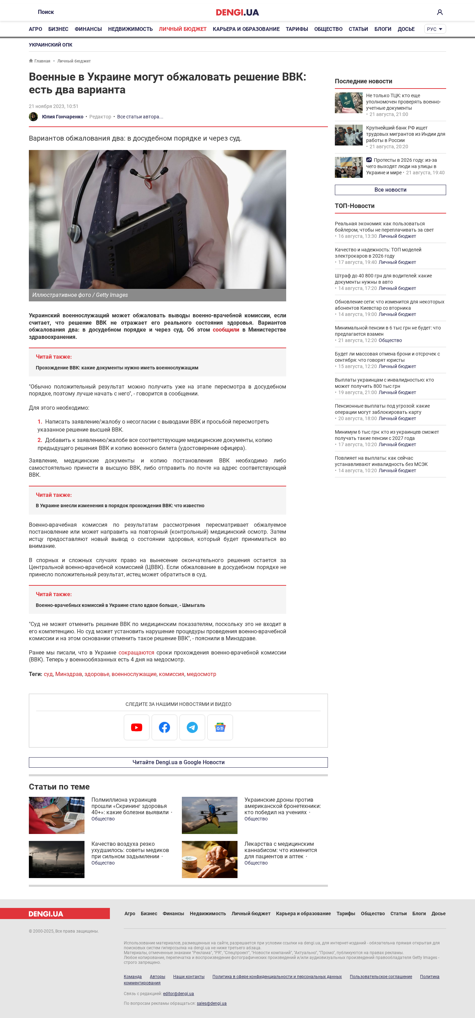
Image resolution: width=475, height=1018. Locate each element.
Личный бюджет (183, 29)
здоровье (96, 674)
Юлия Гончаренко (62, 116)
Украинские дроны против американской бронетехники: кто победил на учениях (282, 806)
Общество (328, 29)
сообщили (226, 329)
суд (48, 674)
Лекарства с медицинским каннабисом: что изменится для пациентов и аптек (280, 850)
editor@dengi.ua (178, 993)
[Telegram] (192, 727)
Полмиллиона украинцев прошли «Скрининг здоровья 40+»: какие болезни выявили (130, 806)
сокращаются (136, 652)
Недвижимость (130, 29)
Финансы (88, 29)
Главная (42, 61)
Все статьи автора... (140, 116)
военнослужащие (134, 674)
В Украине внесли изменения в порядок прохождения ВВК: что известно (120, 505)
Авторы (157, 976)
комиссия (171, 674)
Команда (133, 976)
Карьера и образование (246, 29)
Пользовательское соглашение (381, 976)
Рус (431, 29)
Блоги (383, 29)
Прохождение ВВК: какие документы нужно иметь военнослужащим (117, 367)
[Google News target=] (220, 727)
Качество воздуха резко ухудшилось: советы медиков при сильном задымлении (130, 850)
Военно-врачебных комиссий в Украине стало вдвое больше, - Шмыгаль (120, 605)
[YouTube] (137, 727)
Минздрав (68, 674)
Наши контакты (188, 976)
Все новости (390, 189)
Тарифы (297, 29)
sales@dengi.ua (212, 1003)
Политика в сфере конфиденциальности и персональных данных (277, 976)
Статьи (358, 29)
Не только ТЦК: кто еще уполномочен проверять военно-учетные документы (403, 102)
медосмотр (201, 674)
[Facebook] (164, 727)
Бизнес (58, 29)
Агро (35, 29)
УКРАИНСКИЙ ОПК (50, 45)
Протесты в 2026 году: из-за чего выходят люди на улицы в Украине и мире (401, 166)
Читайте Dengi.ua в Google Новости (178, 762)
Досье (406, 29)
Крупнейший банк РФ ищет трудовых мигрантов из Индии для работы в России (405, 134)
